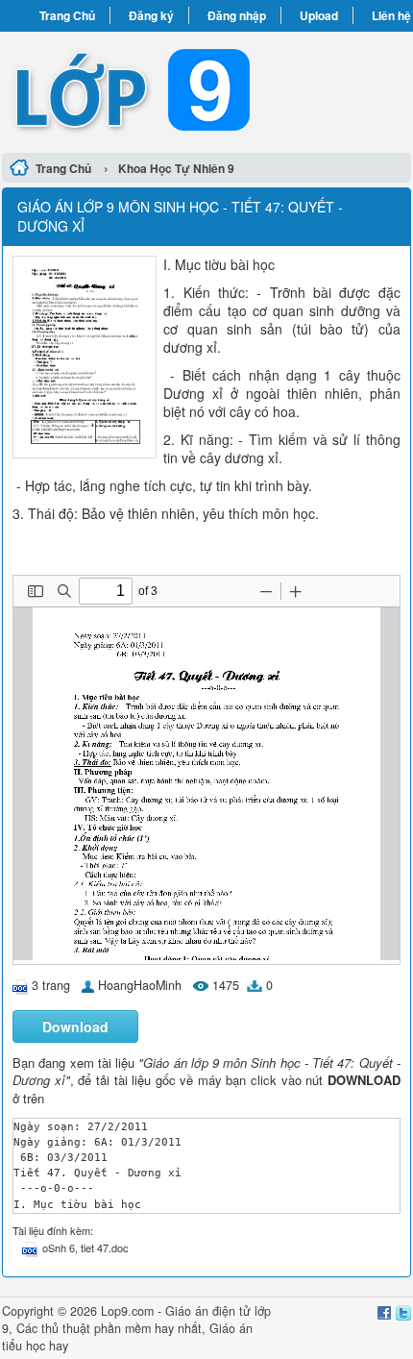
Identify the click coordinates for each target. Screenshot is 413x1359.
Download (75, 1026)
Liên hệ (391, 15)
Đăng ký (151, 15)
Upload (319, 15)
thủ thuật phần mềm (96, 1328)
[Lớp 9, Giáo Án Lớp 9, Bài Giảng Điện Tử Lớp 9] (206, 89)
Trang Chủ (67, 15)
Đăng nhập (236, 15)
